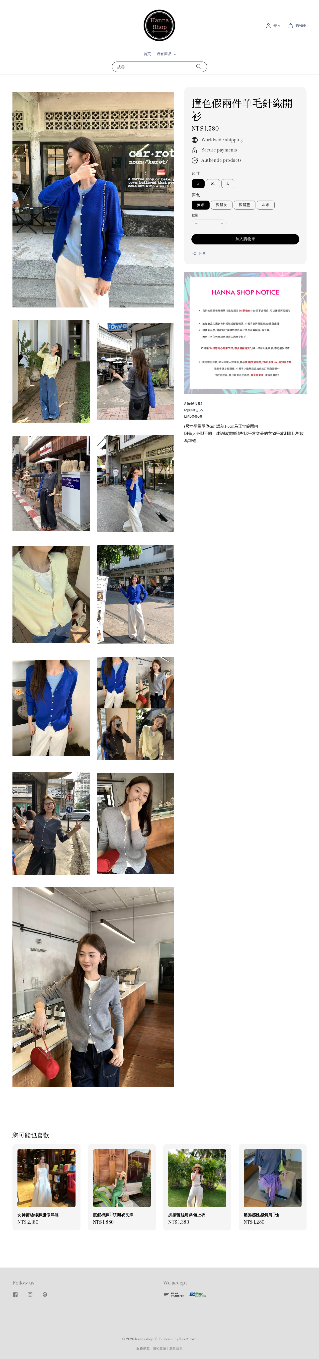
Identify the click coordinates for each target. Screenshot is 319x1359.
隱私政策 (159, 1348)
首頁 (147, 54)
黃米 (200, 205)
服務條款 (143, 1348)
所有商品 (164, 54)
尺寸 (196, 173)
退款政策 (176, 1348)
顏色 (196, 195)
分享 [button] (202, 253)
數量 (195, 215)
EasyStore (188, 1339)
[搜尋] (199, 67)
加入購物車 (245, 238)
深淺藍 (244, 205)
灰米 (265, 205)
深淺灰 (221, 205)
